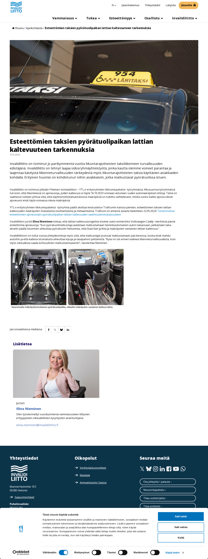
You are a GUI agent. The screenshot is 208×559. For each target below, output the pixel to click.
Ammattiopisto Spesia (93, 482)
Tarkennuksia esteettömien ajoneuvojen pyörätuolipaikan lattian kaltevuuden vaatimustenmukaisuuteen (92, 212)
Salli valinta (180, 527)
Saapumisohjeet (24, 497)
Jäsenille (186, 5)
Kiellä (181, 537)
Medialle (85, 475)
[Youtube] (176, 469)
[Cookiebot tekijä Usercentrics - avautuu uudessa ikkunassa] (21, 552)
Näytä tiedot (172, 552)
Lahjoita (171, 5)
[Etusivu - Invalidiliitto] (16, 7)
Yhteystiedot (152, 5)
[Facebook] (168, 469)
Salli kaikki (181, 516)
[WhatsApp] (183, 469)
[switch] (96, 552)
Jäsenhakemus (130, 5)
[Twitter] (142, 469)
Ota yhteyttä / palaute (156, 482)
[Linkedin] (162, 469)
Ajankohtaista (34, 28)
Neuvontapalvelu (153, 490)
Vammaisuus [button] (63, 18)
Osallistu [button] (152, 18)
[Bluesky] (148, 469)
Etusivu (19, 28)
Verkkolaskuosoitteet (93, 468)
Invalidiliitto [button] (183, 18)
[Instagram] (155, 469)
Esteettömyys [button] (121, 18)
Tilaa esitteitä (151, 506)
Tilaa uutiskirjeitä (154, 498)
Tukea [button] (92, 18)
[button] (48, 329)
